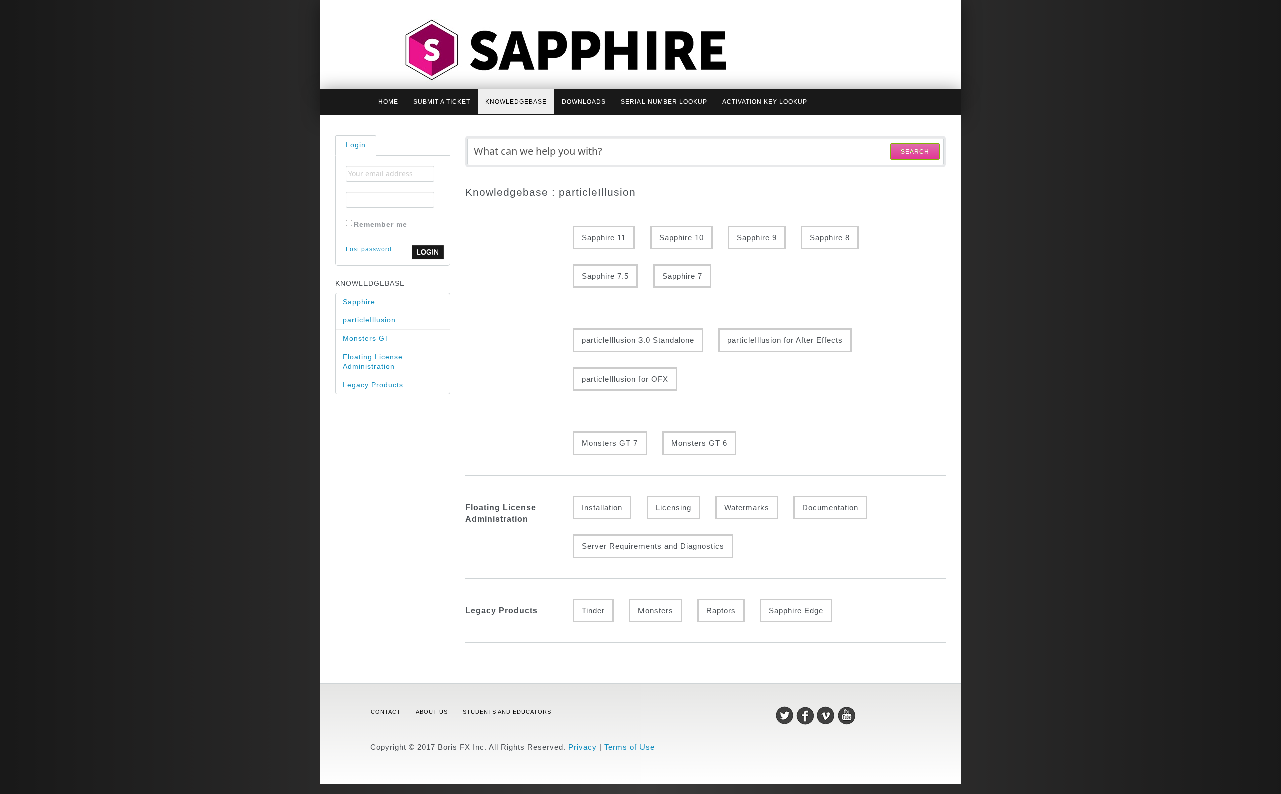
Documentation (830, 507)
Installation (602, 507)
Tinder (593, 610)
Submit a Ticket (441, 101)
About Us (432, 712)
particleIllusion (369, 320)
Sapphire (359, 302)
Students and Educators (507, 712)
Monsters (655, 610)
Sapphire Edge (796, 610)
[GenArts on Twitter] (786, 715)
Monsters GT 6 (699, 443)
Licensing (673, 507)
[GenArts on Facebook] (806, 715)
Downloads (584, 101)
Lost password (369, 249)
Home (388, 101)
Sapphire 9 (757, 237)
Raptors (721, 610)
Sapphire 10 (681, 237)
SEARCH (915, 151)
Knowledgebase (516, 101)
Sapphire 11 (604, 237)
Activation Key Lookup (764, 101)
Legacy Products (373, 385)
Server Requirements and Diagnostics (653, 546)
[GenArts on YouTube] (846, 715)
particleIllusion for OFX (625, 379)
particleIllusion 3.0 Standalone (638, 340)
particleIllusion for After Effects (785, 340)
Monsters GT (366, 338)
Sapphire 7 (682, 276)
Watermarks (746, 507)
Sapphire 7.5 (605, 276)
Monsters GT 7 (610, 443)
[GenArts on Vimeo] (827, 715)
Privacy (582, 747)
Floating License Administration (373, 362)
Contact (386, 712)
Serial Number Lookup (664, 101)
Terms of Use (629, 747)
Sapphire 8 (830, 237)
